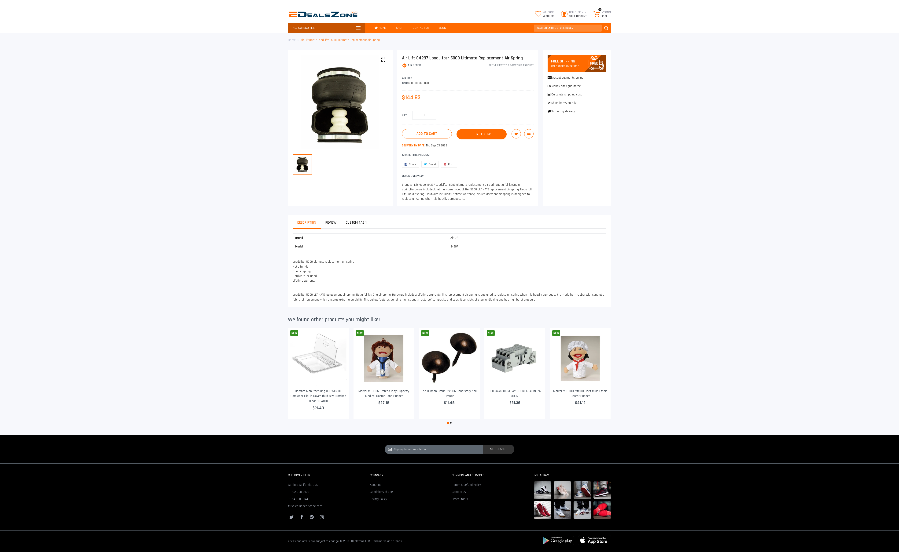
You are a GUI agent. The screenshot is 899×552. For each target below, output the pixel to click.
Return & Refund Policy (466, 485)
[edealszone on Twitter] (291, 517)
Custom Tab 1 (356, 222)
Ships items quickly (563, 103)
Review (330, 222)
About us (375, 485)
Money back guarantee (566, 86)
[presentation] (297, 376)
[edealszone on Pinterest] (311, 517)
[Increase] (433, 115)
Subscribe (498, 449)
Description (306, 222)
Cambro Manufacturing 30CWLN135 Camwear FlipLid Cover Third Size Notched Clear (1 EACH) (318, 396)
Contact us (459, 492)
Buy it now (481, 134)
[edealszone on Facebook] (301, 517)
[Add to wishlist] (516, 133)
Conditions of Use (381, 492)
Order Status (460, 499)
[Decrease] (415, 115)
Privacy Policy (378, 499)
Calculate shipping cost (566, 94)
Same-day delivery (563, 111)
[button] (448, 423)
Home (292, 40)
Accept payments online (567, 78)
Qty (404, 115)
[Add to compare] (529, 133)
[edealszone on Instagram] (321, 517)
